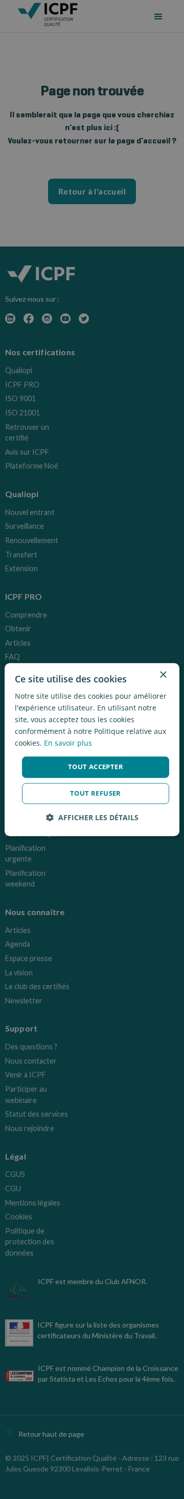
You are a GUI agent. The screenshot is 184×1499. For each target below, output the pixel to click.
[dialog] (92, 749)
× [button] (163, 675)
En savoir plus (68, 743)
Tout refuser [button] (95, 793)
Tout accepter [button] (95, 767)
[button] (92, 817)
